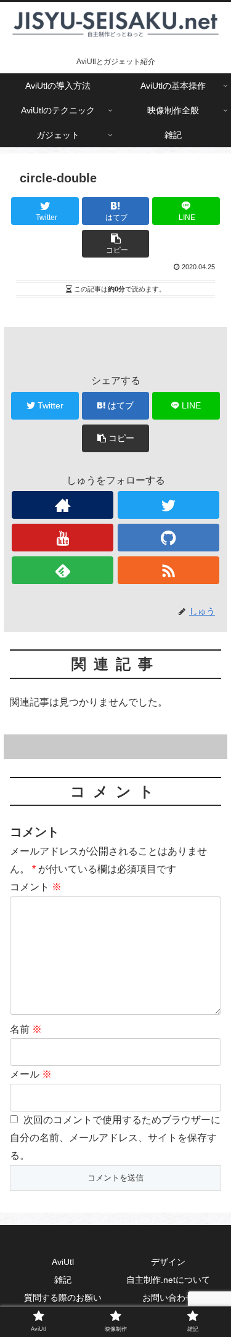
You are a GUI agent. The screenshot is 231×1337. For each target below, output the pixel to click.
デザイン (168, 1262)
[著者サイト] (62, 505)
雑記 (62, 1280)
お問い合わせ (168, 1297)
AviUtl (63, 1262)
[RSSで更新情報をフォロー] (168, 570)
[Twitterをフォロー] (168, 505)
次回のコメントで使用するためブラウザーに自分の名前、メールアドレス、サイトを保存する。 (115, 1138)
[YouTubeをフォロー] (62, 537)
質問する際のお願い (63, 1297)
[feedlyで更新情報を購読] (62, 570)
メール (31, 1074)
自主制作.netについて (168, 1280)
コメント (36, 887)
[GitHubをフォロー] (168, 537)
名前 (26, 1029)
